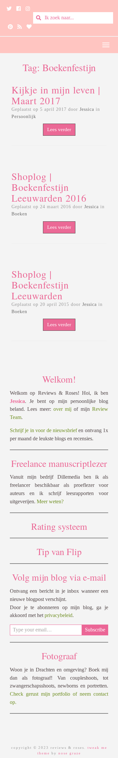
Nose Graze (69, 753)
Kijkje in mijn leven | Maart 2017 (55, 95)
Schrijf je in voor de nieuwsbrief (43, 430)
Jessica (87, 109)
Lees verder (59, 129)
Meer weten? (50, 501)
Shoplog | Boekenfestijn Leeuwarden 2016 (49, 187)
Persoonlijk (23, 116)
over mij (62, 409)
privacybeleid (58, 615)
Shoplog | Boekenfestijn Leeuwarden (40, 284)
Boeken (19, 213)
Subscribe (95, 629)
